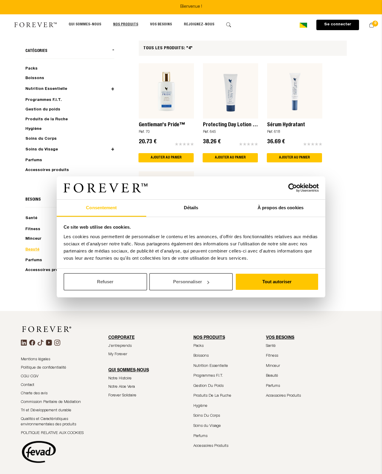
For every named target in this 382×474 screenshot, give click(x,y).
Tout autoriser (277, 281)
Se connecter (337, 25)
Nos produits (125, 25)
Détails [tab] (191, 207)
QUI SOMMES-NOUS (85, 25)
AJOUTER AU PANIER (166, 157)
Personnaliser (187, 281)
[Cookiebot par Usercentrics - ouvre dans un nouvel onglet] (293, 188)
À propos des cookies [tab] (281, 207)
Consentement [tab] (101, 207)
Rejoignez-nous (199, 25)
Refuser (105, 281)
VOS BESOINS (161, 25)
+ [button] (112, 89)
